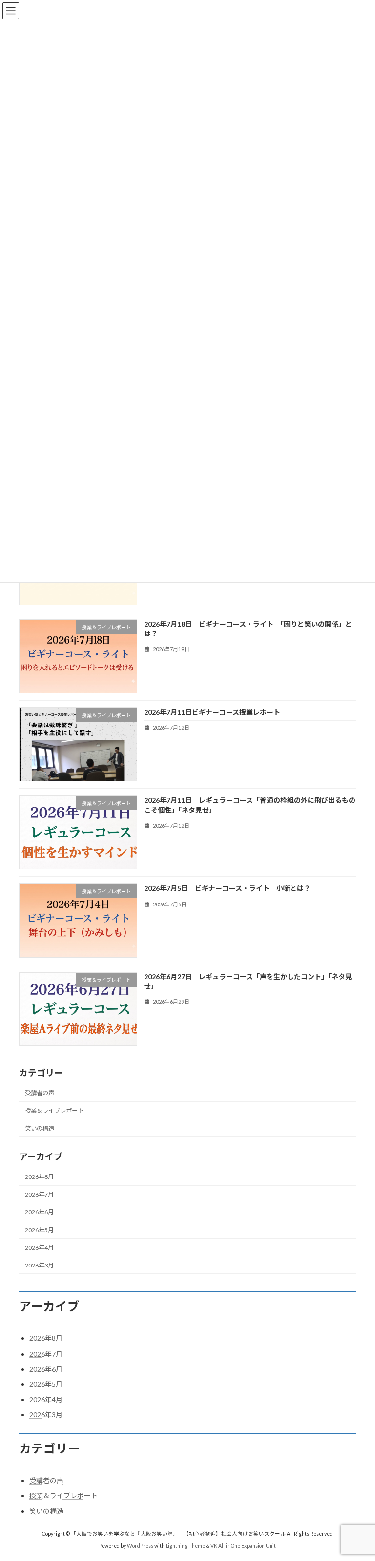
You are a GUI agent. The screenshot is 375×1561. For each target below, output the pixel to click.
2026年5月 (39, 1229)
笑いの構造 (39, 1128)
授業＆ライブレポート (54, 1110)
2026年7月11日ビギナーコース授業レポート (212, 712)
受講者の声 (39, 1092)
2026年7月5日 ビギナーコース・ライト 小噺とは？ (227, 888)
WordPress (140, 1546)
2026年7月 (39, 1194)
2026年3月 (39, 1264)
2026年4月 (39, 1247)
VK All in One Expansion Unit (243, 1546)
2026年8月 (39, 1176)
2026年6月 (39, 1212)
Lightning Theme (185, 1546)
